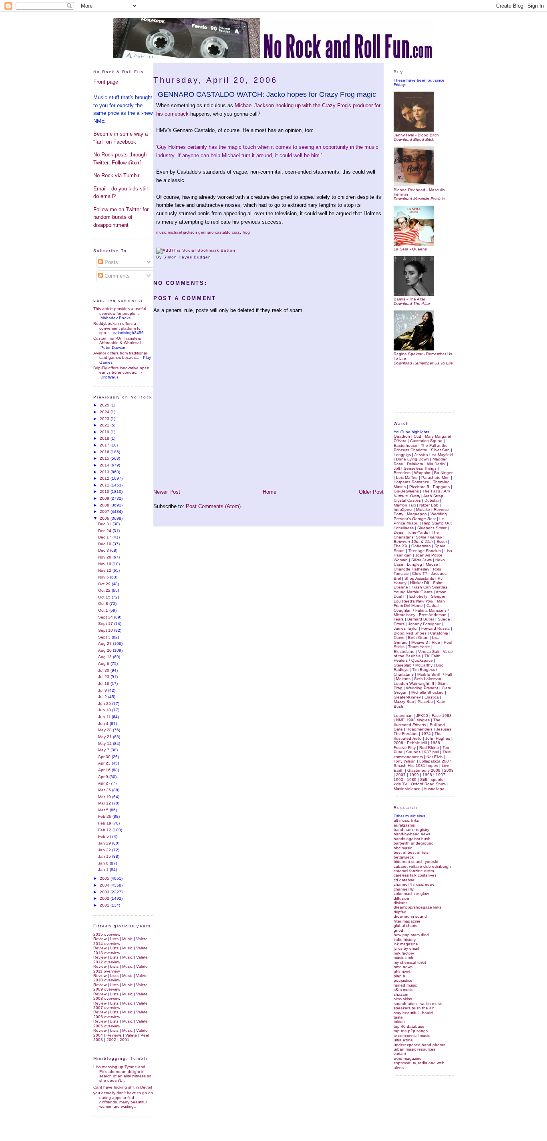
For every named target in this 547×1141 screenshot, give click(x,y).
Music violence (407, 789)
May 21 (105, 737)
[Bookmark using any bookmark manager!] (195, 250)
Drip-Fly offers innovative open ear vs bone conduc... (121, 370)
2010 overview (106, 980)
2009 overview (106, 989)
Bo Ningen (444, 472)
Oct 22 (105, 590)
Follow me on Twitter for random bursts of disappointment (121, 217)
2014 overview (106, 943)
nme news (403, 967)
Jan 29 (105, 843)
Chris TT (419, 573)
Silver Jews (421, 560)
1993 (398, 779)
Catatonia (439, 633)
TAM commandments (422, 754)
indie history (405, 939)
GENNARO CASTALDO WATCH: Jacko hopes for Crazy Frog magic (267, 94)
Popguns (441, 486)
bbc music (403, 848)
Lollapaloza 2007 (435, 761)
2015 (105, 458)
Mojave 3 (419, 642)
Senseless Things (420, 468)
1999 (414, 775)
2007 (105, 511)
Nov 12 (105, 570)
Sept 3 (105, 637)
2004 (105, 885)
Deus (398, 532)
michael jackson (182, 232)
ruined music (405, 985)
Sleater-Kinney (407, 697)
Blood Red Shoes (410, 633)
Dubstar (431, 500)
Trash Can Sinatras (429, 587)
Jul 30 (104, 670)
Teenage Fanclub (424, 550)
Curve (399, 637)
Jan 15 (105, 856)
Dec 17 (105, 537)
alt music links (406, 820)
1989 (411, 779)
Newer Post (166, 492)
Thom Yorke (419, 647)
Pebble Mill (417, 743)
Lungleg (414, 564)
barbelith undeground (414, 843)
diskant (400, 903)
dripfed (400, 912)
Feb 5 (104, 836)
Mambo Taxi (405, 505)
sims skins (403, 999)
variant (400, 1053)
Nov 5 (104, 577)
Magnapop (417, 514)
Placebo (425, 701)
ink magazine (406, 944)
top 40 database (409, 1026)
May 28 (105, 730)
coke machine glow (411, 893)
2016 (105, 452)
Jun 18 (105, 710)
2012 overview (106, 962)
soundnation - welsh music (418, 1003)
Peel (145, 1035)
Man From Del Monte (419, 603)
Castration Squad (426, 440)
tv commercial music (412, 1035)
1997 (440, 775)
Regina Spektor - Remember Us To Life (423, 356)
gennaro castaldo (214, 232)
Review (100, 939)
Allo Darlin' (436, 464)
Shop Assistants (419, 578)
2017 (105, 445)
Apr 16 (105, 770)
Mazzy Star (404, 701)
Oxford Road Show (428, 784)
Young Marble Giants (413, 592)
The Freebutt (406, 733)
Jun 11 (105, 717)
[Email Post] (213, 257)
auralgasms (404, 825)
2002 (105, 898)
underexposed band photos (419, 1045)
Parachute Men (435, 477)
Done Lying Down (412, 459)
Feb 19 (105, 823)
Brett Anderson (432, 615)
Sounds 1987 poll (422, 752)
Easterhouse (405, 445)
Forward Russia (435, 628)
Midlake (423, 509)
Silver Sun (440, 450)
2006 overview (106, 1017)
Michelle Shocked (427, 692)
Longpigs (402, 454)
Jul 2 (103, 697)
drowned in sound (410, 916)
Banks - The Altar (409, 299)
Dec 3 (104, 550)
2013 (105, 472)
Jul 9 (103, 690)
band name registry (411, 829)
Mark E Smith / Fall (434, 674)
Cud (417, 436)
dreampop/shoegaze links (417, 907)
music (161, 232)
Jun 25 (105, 703)
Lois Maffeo (407, 477)
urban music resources (414, 1049)
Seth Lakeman (427, 679)
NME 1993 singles (413, 720)
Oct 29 (105, 584)
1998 (427, 775)
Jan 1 (104, 869)
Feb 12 (105, 830)
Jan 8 (104, 863)
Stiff (423, 779)
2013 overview (106, 953)
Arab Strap (433, 496)
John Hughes (437, 738)
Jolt (397, 468)
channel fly (404, 889)
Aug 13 (105, 657)
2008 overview (106, 998)
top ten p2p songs (411, 1031)
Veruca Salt (428, 651)
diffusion (401, 898)
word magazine (408, 1058)
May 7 (104, 750)
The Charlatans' (418, 534)
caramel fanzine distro (414, 871)
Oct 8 (103, 603)
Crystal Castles (407, 500)
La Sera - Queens (410, 249)
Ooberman (421, 546)
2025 (105, 405)
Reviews (114, 1035)
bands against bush (412, 839)
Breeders (402, 472)
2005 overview (106, 1026)
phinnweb (403, 971)
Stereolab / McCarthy (413, 665)
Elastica (431, 697)
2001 (105, 905)
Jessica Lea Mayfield (433, 454)
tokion (399, 1021)
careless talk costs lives (415, 875)
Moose (432, 564)
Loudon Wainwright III (414, 683)
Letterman (403, 715)
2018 (105, 438)
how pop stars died (411, 935)
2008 (105, 505)
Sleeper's (431, 528)
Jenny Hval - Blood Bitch (416, 135)
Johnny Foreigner (424, 624)
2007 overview (106, 1007)
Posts (110, 262)
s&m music (403, 989)
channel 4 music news (414, 884)
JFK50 (422, 715)
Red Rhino (429, 747)
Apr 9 (103, 777)
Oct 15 (105, 597)
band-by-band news (412, 834)
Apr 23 (105, 763)
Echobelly (418, 596)
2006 (105, 518)
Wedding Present (422, 688)
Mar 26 (105, 790)
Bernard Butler (420, 619)
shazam (401, 994)
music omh (403, 957)
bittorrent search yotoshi (416, 861)
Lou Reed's (413, 601)
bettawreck (404, 857)
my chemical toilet (410, 962)
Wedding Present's (420, 516)
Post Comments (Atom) (213, 506)
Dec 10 (105, 544)
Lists (114, 939)
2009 (105, 498)
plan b (399, 976)
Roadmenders (419, 729)
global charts (405, 925)
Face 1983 (442, 715)
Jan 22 (105, 850)
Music (127, 939)
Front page (105, 82)
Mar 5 (104, 810)
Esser (441, 541)
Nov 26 (105, 557)
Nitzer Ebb (428, 505)
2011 (105, 485)
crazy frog (241, 232)
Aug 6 (104, 663)
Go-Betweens (406, 491)
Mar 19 (105, 797)
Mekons (403, 679)
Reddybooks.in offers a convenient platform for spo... (117, 328)
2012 (105, 478)
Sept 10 (106, 630)
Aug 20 (105, 650)
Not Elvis (434, 757)
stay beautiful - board (413, 1013)
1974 (426, 733)
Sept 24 (106, 617)
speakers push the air (414, 1008)
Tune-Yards (417, 532)
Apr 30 (105, 757)
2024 (105, 412)
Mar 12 (105, 803)
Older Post (371, 492)
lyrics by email (406, 948)
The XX (401, 546)
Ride (436, 642)
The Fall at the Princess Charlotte (421, 447)
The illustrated (417, 722)
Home (269, 492)
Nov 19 (105, 564)
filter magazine (407, 921)
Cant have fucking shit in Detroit (122, 1087)
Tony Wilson (405, 761)
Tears (399, 619)
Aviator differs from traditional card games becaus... (120, 355)
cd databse (404, 880)
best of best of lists (411, 852)
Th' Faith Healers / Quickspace (417, 658)
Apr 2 (103, 783)
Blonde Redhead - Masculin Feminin (419, 192)
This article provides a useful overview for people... (119, 310)
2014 (105, 465)
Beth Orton (418, 637)
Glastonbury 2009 (423, 770)
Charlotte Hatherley (411, 569)
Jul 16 (104, 683)
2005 (105, 878)
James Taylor (406, 628)
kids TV (400, 784)
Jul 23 (104, 677)
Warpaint (422, 472)
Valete (142, 939)
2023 (105, 418)
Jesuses (443, 729)
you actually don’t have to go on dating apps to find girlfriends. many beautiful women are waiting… (123, 1100)
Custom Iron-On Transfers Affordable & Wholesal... (118, 340)
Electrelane (404, 651)
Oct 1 (103, 610)
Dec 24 (105, 530)
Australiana (434, 789)
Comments (116, 276)
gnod (398, 930)
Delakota (415, 464)
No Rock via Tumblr (116, 175)
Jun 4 (104, 723)
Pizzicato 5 (419, 486)
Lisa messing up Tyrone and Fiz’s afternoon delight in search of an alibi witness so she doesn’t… (122, 1074)
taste (398, 1017)
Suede (444, 619)
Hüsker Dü (419, 583)
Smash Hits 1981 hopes (416, 765)
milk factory (404, 953)
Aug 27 (105, 643)
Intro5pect (403, 509)
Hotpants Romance (411, 482)
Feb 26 (105, 816)
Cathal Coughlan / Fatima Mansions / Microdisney (421, 610)
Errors (399, 624)
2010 (105, 491)
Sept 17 (106, 623)
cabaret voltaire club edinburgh (422, 866)
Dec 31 (105, 524)
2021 (105, 425)
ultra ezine (403, 1040)
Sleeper (438, 596)
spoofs (437, 779)
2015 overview (106, 934)
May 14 (105, 743)
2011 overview (106, 971)
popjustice (403, 980)
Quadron (402, 436)
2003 (105, 892)
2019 (105, 432)
